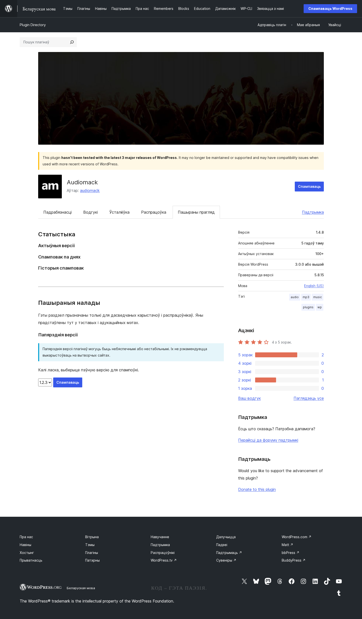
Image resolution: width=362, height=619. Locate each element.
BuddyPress (294, 560)
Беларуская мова (81, 588)
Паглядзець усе (309, 398)
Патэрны (92, 560)
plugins (308, 307)
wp (319, 307)
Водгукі (90, 212)
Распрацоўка (153, 212)
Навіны (25, 545)
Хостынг (27, 552)
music (317, 297)
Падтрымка (313, 212)
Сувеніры (226, 560)
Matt (287, 545)
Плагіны (91, 552)
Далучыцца (226, 537)
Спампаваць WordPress (330, 8)
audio (295, 297)
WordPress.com (297, 537)
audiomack (90, 190)
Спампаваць (309, 186)
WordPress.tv (164, 560)
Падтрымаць (229, 552)
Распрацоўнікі (163, 552)
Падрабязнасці (57, 212)
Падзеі (221, 545)
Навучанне (160, 537)
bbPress (290, 552)
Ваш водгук (249, 398)
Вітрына (92, 537)
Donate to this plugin (257, 489)
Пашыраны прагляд (196, 212)
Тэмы (90, 545)
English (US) (314, 286)
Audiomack (82, 182)
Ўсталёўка (119, 212)
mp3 (306, 297)
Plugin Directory (33, 25)
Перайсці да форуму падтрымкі (268, 440)
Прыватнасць (31, 560)
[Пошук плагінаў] (72, 42)
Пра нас (26, 537)
